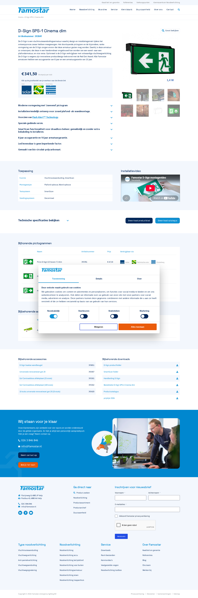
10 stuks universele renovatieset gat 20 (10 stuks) (40, 391)
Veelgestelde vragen (110, 565)
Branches (102, 10)
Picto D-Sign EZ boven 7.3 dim (49, 262)
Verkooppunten (143, 2)
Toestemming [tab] (58, 279)
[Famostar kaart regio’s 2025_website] (104, 443)
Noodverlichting (86, 10)
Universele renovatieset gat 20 (32, 372)
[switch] (84, 316)
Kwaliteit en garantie (110, 2)
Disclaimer (151, 594)
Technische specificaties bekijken (38, 220)
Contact (170, 10)
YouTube (31, 513)
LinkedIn (20, 513)
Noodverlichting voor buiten (72, 565)
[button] (170, 30)
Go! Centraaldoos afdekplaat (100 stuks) (36, 385)
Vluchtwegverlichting (27, 555)
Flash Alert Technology (45, 117)
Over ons (158, 10)
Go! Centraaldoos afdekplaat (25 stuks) (36, 378)
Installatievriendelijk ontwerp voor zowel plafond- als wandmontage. (54, 112)
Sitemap (177, 594)
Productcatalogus (111, 391)
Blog (144, 560)
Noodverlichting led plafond (72, 560)
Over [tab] (139, 279)
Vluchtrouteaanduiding (28, 550)
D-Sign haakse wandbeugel (31, 365)
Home (72, 10)
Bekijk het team (28, 465)
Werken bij (147, 570)
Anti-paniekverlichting (27, 560)
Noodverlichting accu (69, 555)
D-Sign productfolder (112, 365)
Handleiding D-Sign (112, 378)
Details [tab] (99, 279)
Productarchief (79, 508)
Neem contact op (29, 455)
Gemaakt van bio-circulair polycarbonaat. (39, 150)
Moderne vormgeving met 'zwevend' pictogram (43, 106)
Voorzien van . (38, 117)
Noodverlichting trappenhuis (72, 580)
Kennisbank (126, 10)
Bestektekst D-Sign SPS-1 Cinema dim (119, 385)
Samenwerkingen (164, 594)
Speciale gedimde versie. (30, 123)
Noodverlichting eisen (69, 575)
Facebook (26, 513)
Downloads (105, 550)
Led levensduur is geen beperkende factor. (40, 144)
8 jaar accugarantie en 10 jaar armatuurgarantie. (43, 138)
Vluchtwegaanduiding (27, 565)
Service (114, 10)
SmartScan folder (111, 372)
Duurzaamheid (143, 10)
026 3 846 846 (29, 440)
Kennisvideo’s (107, 560)
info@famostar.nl (31, 446)
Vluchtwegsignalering (27, 570)
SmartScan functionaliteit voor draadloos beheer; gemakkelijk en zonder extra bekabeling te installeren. (59, 130)
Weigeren (98, 327)
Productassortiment (81, 503)
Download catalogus (167, 221)
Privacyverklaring (137, 594)
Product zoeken (83, 493)
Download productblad (139, 221)
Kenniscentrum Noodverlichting (167, 2)
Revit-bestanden (108, 555)
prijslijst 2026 (109, 398)
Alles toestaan (137, 327)
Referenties (128, 2)
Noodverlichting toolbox (111, 570)
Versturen (121, 536)
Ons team (147, 565)
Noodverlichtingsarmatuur (71, 570)
